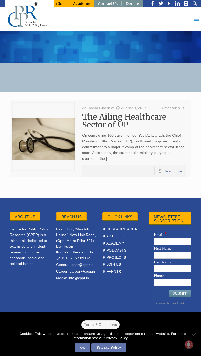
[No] (194, 334)
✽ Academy (113, 243)
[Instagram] (186, 4)
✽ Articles (113, 236)
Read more (173, 171)
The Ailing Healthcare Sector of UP (124, 121)
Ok (82, 347)
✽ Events (111, 271)
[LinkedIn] (177, 4)
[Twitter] (161, 4)
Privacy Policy (109, 347)
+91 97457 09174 (76, 258)
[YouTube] (169, 4)
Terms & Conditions (100, 324)
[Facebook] (152, 4)
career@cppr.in (82, 271)
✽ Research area (119, 229)
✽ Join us (111, 264)
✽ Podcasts (114, 250)
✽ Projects (114, 257)
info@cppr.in (78, 278)
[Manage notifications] (189, 344)
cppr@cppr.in (82, 265)
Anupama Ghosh (96, 108)
